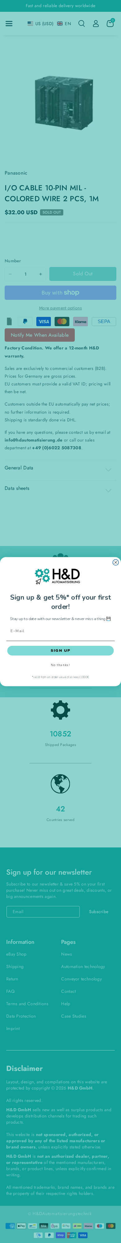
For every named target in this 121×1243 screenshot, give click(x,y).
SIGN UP (61, 650)
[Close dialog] (116, 562)
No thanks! (60, 665)
